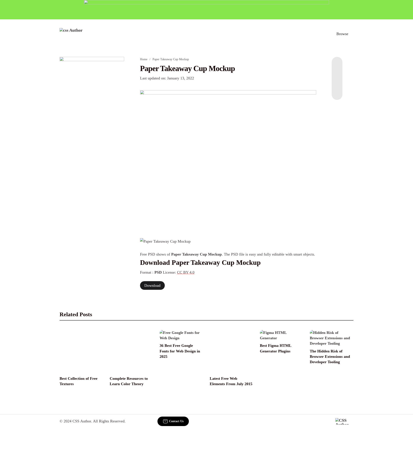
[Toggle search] (322, 33)
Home (143, 59)
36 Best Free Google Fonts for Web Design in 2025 (180, 350)
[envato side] (92, 121)
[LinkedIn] (337, 74)
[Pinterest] (337, 82)
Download (152, 285)
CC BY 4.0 (185, 272)
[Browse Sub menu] (351, 34)
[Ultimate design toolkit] (228, 159)
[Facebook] (337, 65)
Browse (342, 34)
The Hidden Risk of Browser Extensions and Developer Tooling (330, 356)
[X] (337, 91)
